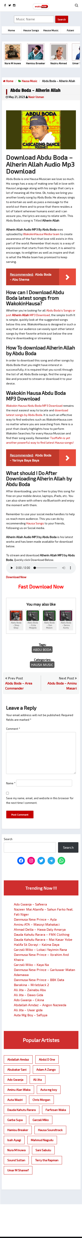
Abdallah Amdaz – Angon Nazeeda (40, 1005)
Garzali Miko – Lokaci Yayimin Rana (40, 949)
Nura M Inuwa (16, 1150)
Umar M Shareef (18, 1170)
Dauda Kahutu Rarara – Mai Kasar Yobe (43, 939)
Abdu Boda (42, 650)
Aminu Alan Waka (18, 1089)
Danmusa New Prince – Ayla (35, 919)
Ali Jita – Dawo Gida (28, 995)
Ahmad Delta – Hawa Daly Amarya (40, 929)
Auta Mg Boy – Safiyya (30, 1015)
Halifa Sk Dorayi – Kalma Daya (36, 944)
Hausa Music (29, 81)
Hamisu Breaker (17, 1130)
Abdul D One (47, 1059)
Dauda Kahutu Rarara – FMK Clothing (41, 934)
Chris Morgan (41, 1099)
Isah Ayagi (14, 1140)
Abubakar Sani (16, 1069)
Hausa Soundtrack (50, 1130)
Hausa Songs (35, 523)
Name (11, 783)
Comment (13, 728)
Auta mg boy (48, 1089)
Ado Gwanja (15, 1079)
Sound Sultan (16, 1160)
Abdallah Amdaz (18, 1059)
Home (9, 81)
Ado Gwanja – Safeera (30, 904)
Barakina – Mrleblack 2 (31, 985)
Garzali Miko (41, 1120)
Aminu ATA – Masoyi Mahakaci (37, 924)
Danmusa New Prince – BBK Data (39, 980)
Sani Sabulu (43, 1150)
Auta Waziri (15, 1099)
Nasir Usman (36, 97)
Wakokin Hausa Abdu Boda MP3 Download (34, 405)
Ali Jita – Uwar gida (28, 1010)
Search (8, 839)
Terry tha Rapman (46, 1160)
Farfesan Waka (56, 1110)
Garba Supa (15, 1120)
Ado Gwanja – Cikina (29, 1000)
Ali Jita (37, 1079)
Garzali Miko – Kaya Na (31, 965)
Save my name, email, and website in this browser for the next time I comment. (40, 800)
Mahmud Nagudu (42, 1140)
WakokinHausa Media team (41, 234)
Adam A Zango (46, 1069)
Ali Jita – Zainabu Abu (30, 990)
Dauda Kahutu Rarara (21, 1110)
